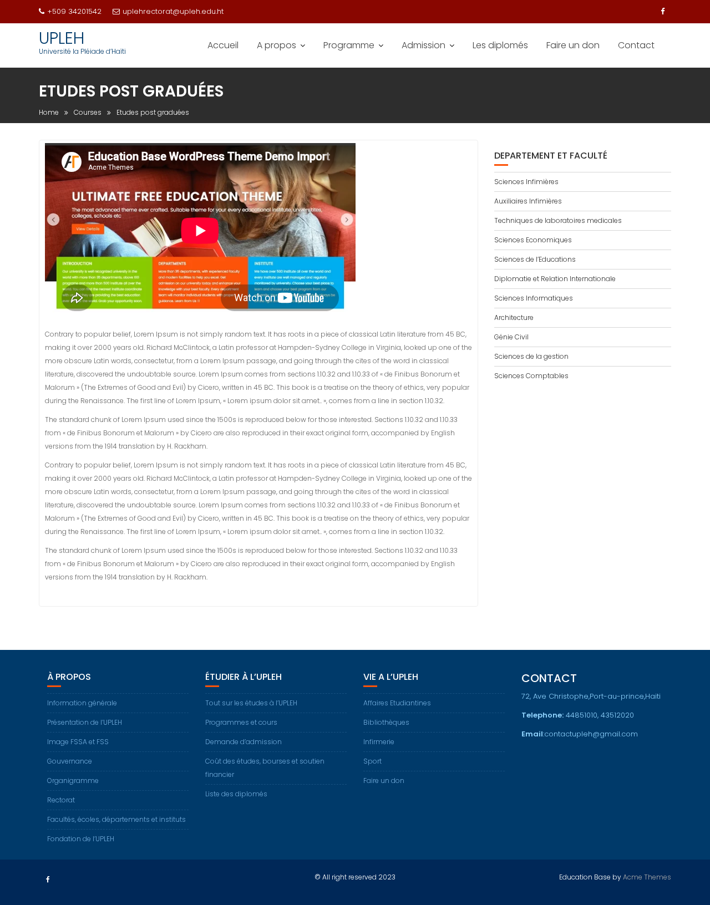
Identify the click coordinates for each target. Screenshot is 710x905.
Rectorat (61, 800)
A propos (276, 45)
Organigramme (73, 780)
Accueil (223, 45)
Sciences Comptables (531, 375)
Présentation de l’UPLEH (84, 722)
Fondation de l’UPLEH (80, 838)
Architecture (514, 317)
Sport (372, 761)
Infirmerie (378, 741)
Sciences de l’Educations (535, 259)
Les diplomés (500, 45)
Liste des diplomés (236, 794)
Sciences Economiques (533, 240)
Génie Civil (511, 337)
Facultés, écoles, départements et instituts (116, 819)
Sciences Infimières (526, 181)
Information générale (82, 703)
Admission (423, 45)
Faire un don (573, 45)
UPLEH (61, 38)
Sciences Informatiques (533, 298)
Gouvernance (69, 761)
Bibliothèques (386, 722)
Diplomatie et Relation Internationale (555, 278)
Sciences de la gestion (531, 356)
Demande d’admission (243, 741)
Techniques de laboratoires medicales (558, 220)
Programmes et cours (241, 722)
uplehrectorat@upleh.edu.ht (173, 11)
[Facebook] (662, 12)
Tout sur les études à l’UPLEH (251, 703)
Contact (636, 45)
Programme (348, 45)
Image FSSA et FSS (78, 741)
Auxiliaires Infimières (528, 201)
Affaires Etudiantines (397, 703)
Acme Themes (647, 877)
